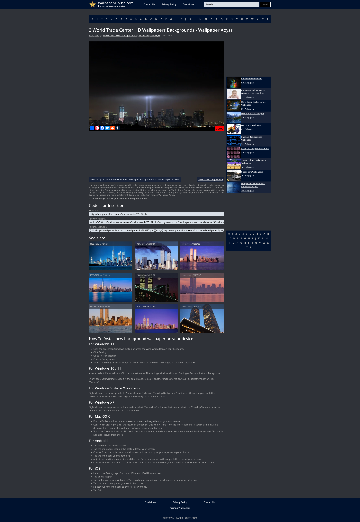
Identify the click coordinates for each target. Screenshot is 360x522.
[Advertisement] (156, 155)
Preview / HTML (97, 218)
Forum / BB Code (98, 226)
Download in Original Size (210, 180)
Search (265, 4)
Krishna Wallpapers (180, 507)
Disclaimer (188, 4)
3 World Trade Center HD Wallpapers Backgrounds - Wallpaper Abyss (131, 35)
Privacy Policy (169, 4)
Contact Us (149, 4)
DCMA (219, 128)
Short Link (94, 210)
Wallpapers (94, 35)
